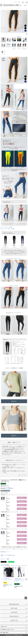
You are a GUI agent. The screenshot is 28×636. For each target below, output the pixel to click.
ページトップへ (26, 598)
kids (25, 5)
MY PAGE (14, 608)
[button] (2, 579)
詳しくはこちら (22, 475)
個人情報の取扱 (4, 632)
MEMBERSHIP (14, 604)
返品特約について (5, 551)
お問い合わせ (4, 626)
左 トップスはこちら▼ (6, 227)
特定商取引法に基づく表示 (7, 629)
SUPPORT (14, 612)
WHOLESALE (14, 616)
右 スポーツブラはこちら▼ (7, 229)
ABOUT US (14, 620)
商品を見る (14, 401)
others (19, 5)
